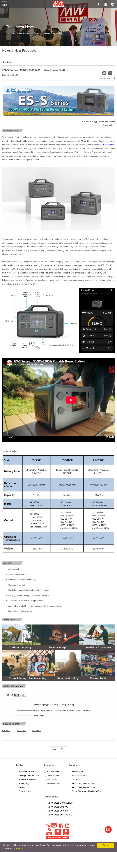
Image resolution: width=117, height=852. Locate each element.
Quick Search (53, 775)
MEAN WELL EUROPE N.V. (60, 814)
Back (9, 61)
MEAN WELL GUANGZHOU (60, 802)
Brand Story (24, 783)
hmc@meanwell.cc (106, 125)
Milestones (23, 787)
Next (63, 748)
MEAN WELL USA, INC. (58, 810)
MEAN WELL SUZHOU (58, 806)
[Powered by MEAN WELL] (49, 834)
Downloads (52, 779)
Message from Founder (29, 775)
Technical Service (79, 775)
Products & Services (27, 779)
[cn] (112, 4)
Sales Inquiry (77, 771)
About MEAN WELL (27, 771)
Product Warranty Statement (84, 783)
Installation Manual (55, 783)
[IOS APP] (58, 834)
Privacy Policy (25, 791)
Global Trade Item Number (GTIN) (86, 791)
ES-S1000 (21, 730)
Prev (54, 748)
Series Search (53, 771)
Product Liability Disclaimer (83, 787)
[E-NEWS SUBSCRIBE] (108, 829)
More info (18, 848)
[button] (110, 73)
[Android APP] (66, 834)
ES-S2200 (36, 730)
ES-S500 (6, 730)
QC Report (76, 779)
